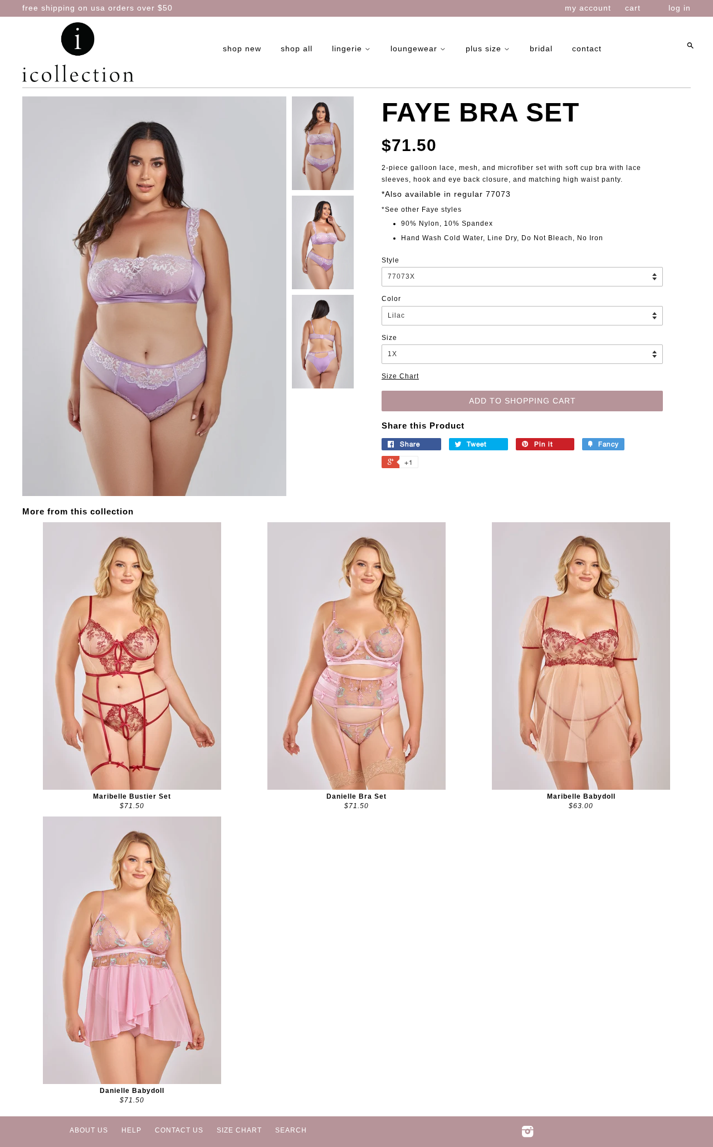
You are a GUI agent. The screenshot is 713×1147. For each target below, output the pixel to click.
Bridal (541, 48)
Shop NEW (242, 48)
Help (131, 1130)
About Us (89, 1130)
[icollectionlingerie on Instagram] (527, 1134)
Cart (633, 7)
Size (389, 338)
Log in (679, 7)
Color (391, 299)
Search (291, 1130)
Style (390, 260)
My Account (588, 7)
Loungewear (415, 48)
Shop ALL (296, 48)
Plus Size (485, 48)
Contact (587, 48)
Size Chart (400, 376)
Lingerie (348, 48)
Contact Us (179, 1130)
